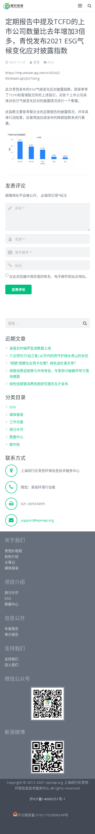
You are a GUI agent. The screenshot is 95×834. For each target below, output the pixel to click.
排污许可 (16, 429)
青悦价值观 (13, 550)
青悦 (36, 62)
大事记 (10, 562)
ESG (51, 62)
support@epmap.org (37, 520)
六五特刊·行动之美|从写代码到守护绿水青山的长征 (48, 355)
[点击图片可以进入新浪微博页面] (47, 773)
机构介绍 (11, 556)
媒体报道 (16, 414)
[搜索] (89, 6)
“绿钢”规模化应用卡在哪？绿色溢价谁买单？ (43, 363)
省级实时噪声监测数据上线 (30, 348)
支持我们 (11, 659)
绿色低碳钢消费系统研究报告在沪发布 (38, 383)
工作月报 (16, 422)
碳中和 (14, 444)
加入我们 (11, 664)
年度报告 (11, 628)
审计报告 (11, 634)
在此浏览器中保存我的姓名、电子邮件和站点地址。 (49, 276)
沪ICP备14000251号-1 (47, 799)
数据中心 (16, 436)
